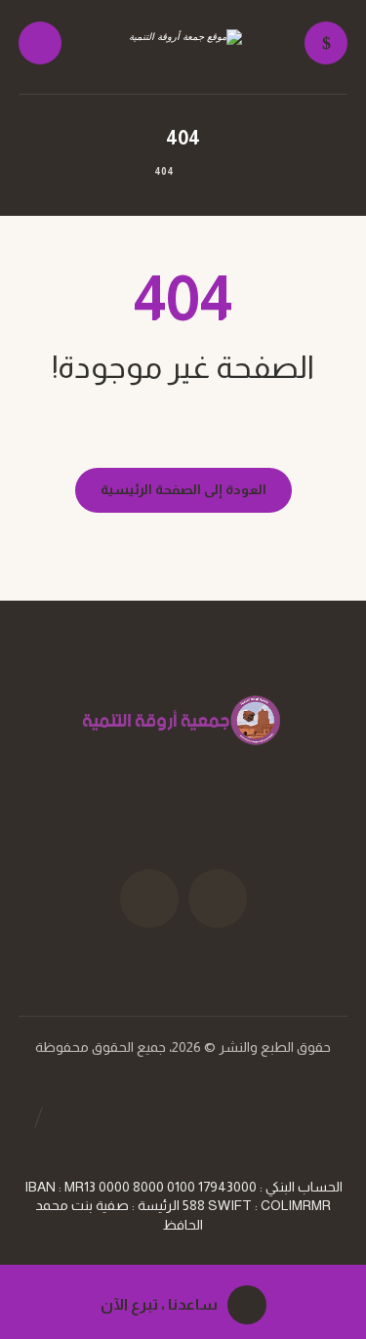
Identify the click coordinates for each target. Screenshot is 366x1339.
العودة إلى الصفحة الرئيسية (183, 489)
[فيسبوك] (217, 898)
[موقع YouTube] (149, 898)
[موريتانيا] (183, 47)
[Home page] (209, 171)
